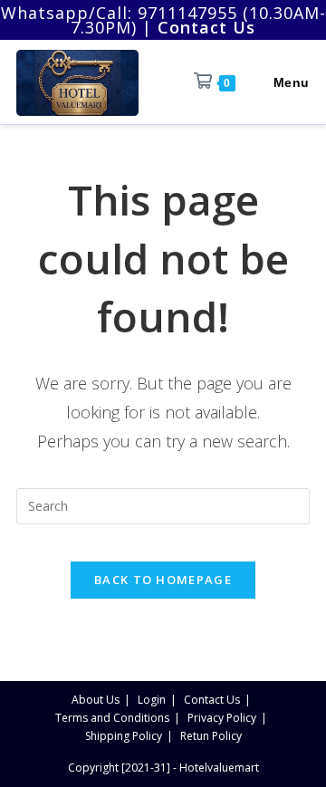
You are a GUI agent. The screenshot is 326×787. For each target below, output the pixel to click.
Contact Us (212, 699)
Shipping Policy (123, 736)
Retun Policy (211, 736)
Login (152, 699)
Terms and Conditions (112, 717)
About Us (96, 699)
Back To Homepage (163, 579)
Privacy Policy (221, 717)
